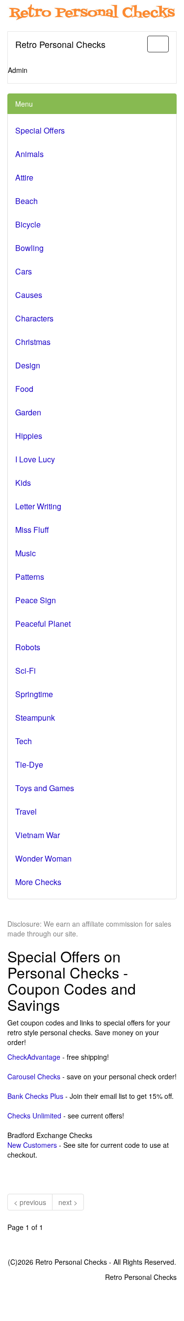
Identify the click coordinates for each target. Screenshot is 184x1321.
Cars (23, 271)
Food (24, 388)
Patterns (29, 576)
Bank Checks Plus (35, 1096)
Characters (34, 318)
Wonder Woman (43, 858)
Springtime (34, 694)
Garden (28, 412)
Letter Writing (38, 506)
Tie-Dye (29, 764)
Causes (28, 294)
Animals (29, 153)
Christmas (33, 341)
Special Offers (40, 130)
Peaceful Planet (43, 623)
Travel (26, 811)
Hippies (28, 435)
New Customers (32, 1145)
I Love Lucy (35, 459)
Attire (24, 177)
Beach (26, 200)
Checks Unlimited (34, 1115)
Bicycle (28, 224)
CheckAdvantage (33, 1057)
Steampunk (35, 717)
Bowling (29, 247)
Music (25, 553)
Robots (27, 647)
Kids (23, 482)
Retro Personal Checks (60, 44)
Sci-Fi (25, 670)
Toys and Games (44, 788)
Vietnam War (37, 835)
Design (27, 365)
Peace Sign (35, 600)
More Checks (38, 882)
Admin (17, 70)
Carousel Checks (33, 1076)
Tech (23, 741)
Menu (24, 104)
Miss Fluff (32, 529)
